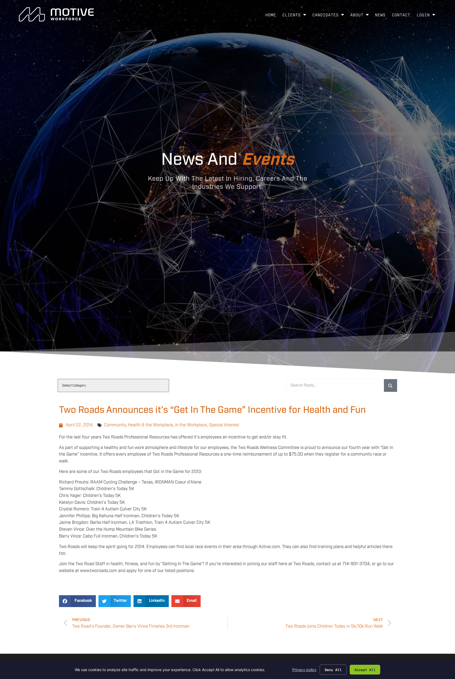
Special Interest (224, 425)
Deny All (333, 669)
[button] (77, 601)
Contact (402, 16)
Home (272, 16)
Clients (295, 16)
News (382, 16)
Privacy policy (304, 669)
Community (115, 425)
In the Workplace (191, 425)
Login (427, 16)
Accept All (364, 669)
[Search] (390, 385)
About (361, 16)
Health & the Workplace (150, 425)
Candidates (329, 16)
